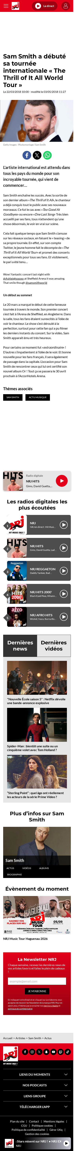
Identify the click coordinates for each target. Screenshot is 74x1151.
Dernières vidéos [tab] (54, 645)
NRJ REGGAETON (42, 569)
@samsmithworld (36, 282)
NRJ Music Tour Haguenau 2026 (25, 938)
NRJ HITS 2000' (41, 592)
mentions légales (51, 1005)
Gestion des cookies (37, 1134)
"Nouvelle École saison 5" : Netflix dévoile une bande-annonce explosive (36, 701)
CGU (24, 1125)
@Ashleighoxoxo (13, 278)
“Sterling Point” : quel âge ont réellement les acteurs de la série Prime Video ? (35, 794)
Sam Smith (15, 860)
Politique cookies (42, 1125)
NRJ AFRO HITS (41, 615)
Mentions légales (54, 1121)
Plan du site (17, 1121)
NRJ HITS (32, 481)
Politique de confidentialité (28, 1129)
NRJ (33, 523)
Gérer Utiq (56, 1129)
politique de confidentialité (20, 1008)
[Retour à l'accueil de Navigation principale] (15, 6)
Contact (34, 1121)
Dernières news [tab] (20, 645)
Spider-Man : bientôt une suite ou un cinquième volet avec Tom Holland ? (32, 748)
